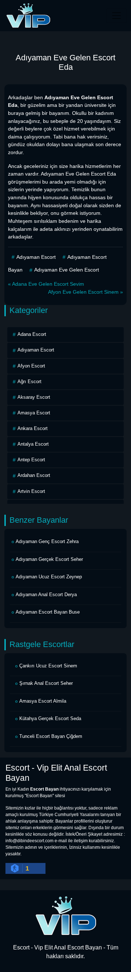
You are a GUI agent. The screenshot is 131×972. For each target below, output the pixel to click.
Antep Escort (31, 459)
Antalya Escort (33, 444)
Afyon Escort (31, 366)
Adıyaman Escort (36, 257)
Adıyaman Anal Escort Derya (46, 594)
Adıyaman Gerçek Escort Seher (49, 559)
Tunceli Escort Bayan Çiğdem (50, 736)
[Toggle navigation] (116, 15)
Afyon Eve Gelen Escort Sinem (83, 292)
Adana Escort (31, 334)
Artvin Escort (31, 491)
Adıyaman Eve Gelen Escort (66, 270)
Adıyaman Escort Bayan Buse (48, 612)
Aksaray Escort (33, 397)
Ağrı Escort (29, 381)
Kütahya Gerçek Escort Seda (50, 718)
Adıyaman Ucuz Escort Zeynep (49, 576)
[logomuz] (65, 915)
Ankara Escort (32, 428)
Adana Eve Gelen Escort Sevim (48, 284)
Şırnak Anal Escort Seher (46, 683)
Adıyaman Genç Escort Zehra (47, 541)
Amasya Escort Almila (42, 701)
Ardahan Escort (33, 475)
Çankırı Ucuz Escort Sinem (48, 665)
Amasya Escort (33, 412)
